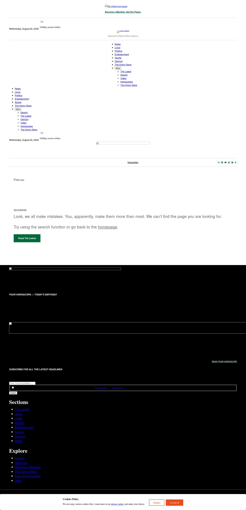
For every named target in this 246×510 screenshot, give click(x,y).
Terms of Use (118, 387)
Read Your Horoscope (224, 361)
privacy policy (117, 503)
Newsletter (133, 162)
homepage (107, 227)
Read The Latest (27, 238)
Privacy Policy (101, 387)
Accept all (174, 502)
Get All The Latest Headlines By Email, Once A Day (33, 379)
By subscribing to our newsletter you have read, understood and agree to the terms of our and (69, 387)
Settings (156, 502)
